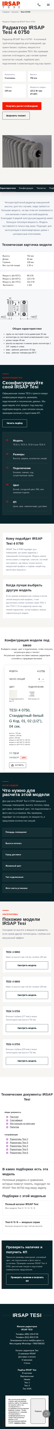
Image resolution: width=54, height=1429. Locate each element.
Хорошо (38, 1411)
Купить (19, 765)
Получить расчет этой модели (22, 106)
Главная (5, 12)
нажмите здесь (20, 1423)
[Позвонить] (39, 4)
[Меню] (48, 4)
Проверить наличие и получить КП (27, 1279)
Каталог (15, 12)
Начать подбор (15, 423)
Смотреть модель (27, 965)
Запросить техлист (16, 115)
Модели (5, 22)
